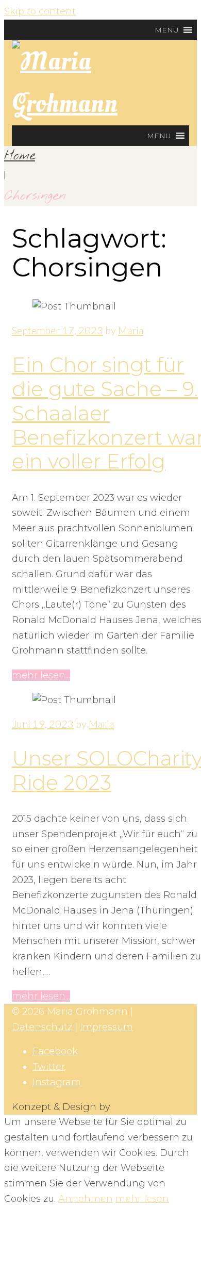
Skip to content (40, 11)
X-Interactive (142, 1107)
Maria (130, 330)
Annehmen (85, 1198)
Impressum (106, 1027)
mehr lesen (142, 1198)
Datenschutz (42, 1027)
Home (19, 156)
